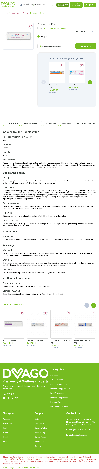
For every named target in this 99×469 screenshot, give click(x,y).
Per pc (43, 36)
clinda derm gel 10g (35, 340)
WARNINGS (66, 123)
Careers (38, 446)
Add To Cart (85, 46)
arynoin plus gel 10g (11, 340)
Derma (26, 13)
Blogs (5, 441)
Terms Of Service (42, 424)
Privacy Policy (40, 441)
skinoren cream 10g (55, 86)
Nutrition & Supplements (60, 389)
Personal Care (56, 402)
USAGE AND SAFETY (31, 123)
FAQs (37, 419)
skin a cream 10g (75, 85)
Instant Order (77, 5)
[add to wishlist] (30, 26)
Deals (5, 428)
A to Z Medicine (56, 380)
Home (5, 13)
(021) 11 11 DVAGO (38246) (83, 430)
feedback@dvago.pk (81, 435)
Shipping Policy (41, 428)
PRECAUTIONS (51, 123)
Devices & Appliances (59, 398)
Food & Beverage (57, 393)
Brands (6, 437)
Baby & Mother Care (58, 384)
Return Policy (40, 432)
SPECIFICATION (11, 123)
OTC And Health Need (59, 407)
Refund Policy (40, 437)
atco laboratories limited (55, 28)
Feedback (7, 419)
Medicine (15, 13)
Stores (5, 432)
